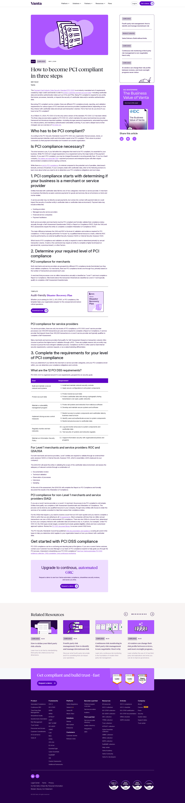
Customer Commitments (38, 731)
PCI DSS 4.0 (56, 125)
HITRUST (52, 717)
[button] (65, 3)
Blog (33, 61)
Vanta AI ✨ (70, 707)
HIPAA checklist (125, 717)
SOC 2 (51, 704)
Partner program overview (89, 705)
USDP (50, 720)
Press (139, 710)
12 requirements (64, 517)
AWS (85, 732)
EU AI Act (51, 745)
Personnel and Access (38, 728)
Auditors (87, 712)
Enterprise (69, 728)
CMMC (51, 729)
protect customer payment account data (77, 93)
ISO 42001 (52, 726)
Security (140, 713)
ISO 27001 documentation (128, 713)
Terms (44, 783)
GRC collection (107, 717)
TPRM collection (107, 720)
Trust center (142, 723)
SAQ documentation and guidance (78, 531)
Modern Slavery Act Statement (41, 789)
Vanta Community (107, 754)
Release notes (71, 739)
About (140, 704)
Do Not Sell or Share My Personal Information (47, 786)
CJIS (50, 732)
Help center (106, 747)
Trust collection (107, 723)
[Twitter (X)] (37, 776)
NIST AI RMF (52, 723)
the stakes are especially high (48, 158)
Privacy (51, 783)
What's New (70, 713)
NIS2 (50, 736)
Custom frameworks (55, 761)
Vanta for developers (109, 757)
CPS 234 (51, 742)
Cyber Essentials (54, 752)
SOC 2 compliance (126, 704)
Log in (134, 3)
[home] (36, 3)
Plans (110, 3)
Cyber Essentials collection (107, 730)
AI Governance (35, 734)
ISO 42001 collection (108, 713)
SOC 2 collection (107, 707)
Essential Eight (53, 748)
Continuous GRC (36, 707)
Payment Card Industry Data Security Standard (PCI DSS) (54, 90)
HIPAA (50, 713)
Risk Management (36, 722)
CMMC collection (107, 734)
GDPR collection (107, 741)
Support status (142, 720)
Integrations (88, 728)
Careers (140, 707)
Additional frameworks (56, 764)
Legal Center (35, 783)
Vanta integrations (72, 704)
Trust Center (35, 725)
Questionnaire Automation (39, 719)
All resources (106, 704)
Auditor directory (89, 725)
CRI (50, 758)
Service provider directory (89, 721)
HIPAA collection (107, 738)
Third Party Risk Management (36, 711)
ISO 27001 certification (127, 710)
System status (142, 717)
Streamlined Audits (37, 715)
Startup (68, 721)
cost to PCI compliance (50, 165)
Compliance (41, 61)
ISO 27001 (52, 707)
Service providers (90, 709)
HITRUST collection (108, 726)
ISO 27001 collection (108, 710)
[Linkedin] (33, 776)
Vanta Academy (107, 750)
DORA (50, 739)
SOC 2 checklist (125, 707)
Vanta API (69, 710)
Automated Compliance (38, 704)
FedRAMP (52, 755)
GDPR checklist (125, 720)
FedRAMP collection (108, 744)
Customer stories (71, 735)
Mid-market (70, 724)
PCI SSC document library (61, 526)
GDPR (50, 710)
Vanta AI (33, 738)
